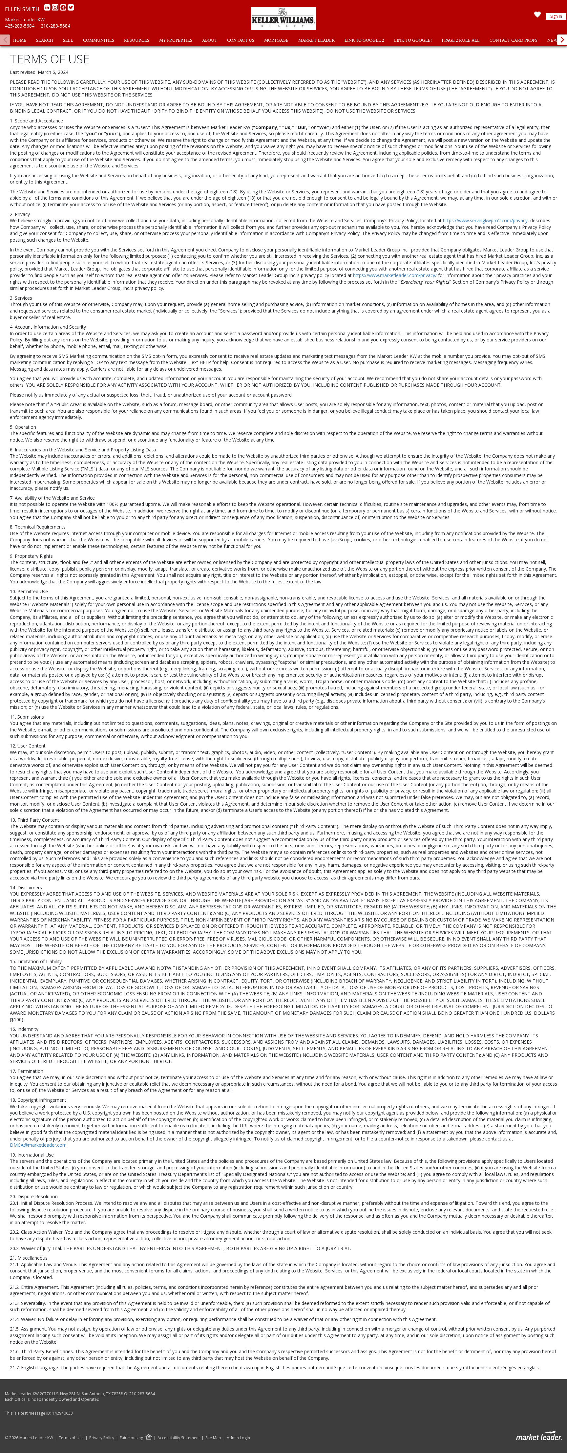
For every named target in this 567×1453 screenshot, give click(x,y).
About (209, 40)
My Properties (175, 40)
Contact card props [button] (513, 40)
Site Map (213, 1438)
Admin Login (238, 1438)
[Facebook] (64, 9)
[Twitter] (71, 9)
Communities (98, 40)
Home (19, 40)
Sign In (556, 16)
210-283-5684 (55, 26)
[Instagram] (56, 9)
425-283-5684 (19, 26)
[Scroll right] (562, 39)
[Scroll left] (5, 39)
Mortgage (276, 40)
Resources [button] (136, 40)
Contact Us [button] (240, 40)
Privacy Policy (101, 1438)
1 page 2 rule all (461, 40)
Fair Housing (131, 1438)
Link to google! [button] (413, 40)
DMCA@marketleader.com (38, 1145)
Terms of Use (71, 1438)
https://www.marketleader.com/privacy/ (395, 275)
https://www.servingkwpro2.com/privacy (485, 220)
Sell (68, 40)
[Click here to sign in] (537, 16)
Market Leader (316, 40)
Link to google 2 (364, 40)
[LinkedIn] (48, 9)
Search (44, 40)
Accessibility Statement (179, 1438)
